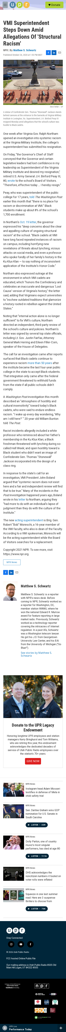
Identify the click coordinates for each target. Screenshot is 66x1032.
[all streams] (62, 1028)
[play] (5, 1028)
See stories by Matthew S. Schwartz (36, 654)
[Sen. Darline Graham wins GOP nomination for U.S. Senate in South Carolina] (13, 811)
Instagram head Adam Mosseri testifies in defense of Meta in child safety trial (43, 792)
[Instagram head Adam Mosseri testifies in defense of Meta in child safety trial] (13, 790)
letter (22, 499)
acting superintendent (29, 520)
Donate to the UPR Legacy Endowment (33, 727)
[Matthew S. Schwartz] (10, 591)
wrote (11, 180)
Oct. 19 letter (28, 222)
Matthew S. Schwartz (24, 50)
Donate (55, 4)
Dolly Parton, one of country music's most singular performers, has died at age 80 (43, 845)
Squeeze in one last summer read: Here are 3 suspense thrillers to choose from (42, 898)
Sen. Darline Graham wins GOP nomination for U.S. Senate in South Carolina (43, 814)
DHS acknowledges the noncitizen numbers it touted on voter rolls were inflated (43, 876)
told (31, 197)
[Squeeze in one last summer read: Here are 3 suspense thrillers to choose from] (13, 895)
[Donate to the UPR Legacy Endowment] (33, 696)
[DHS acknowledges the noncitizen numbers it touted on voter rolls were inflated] (13, 874)
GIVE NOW (33, 761)
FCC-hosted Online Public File (21, 958)
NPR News (12, 562)
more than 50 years (40, 363)
